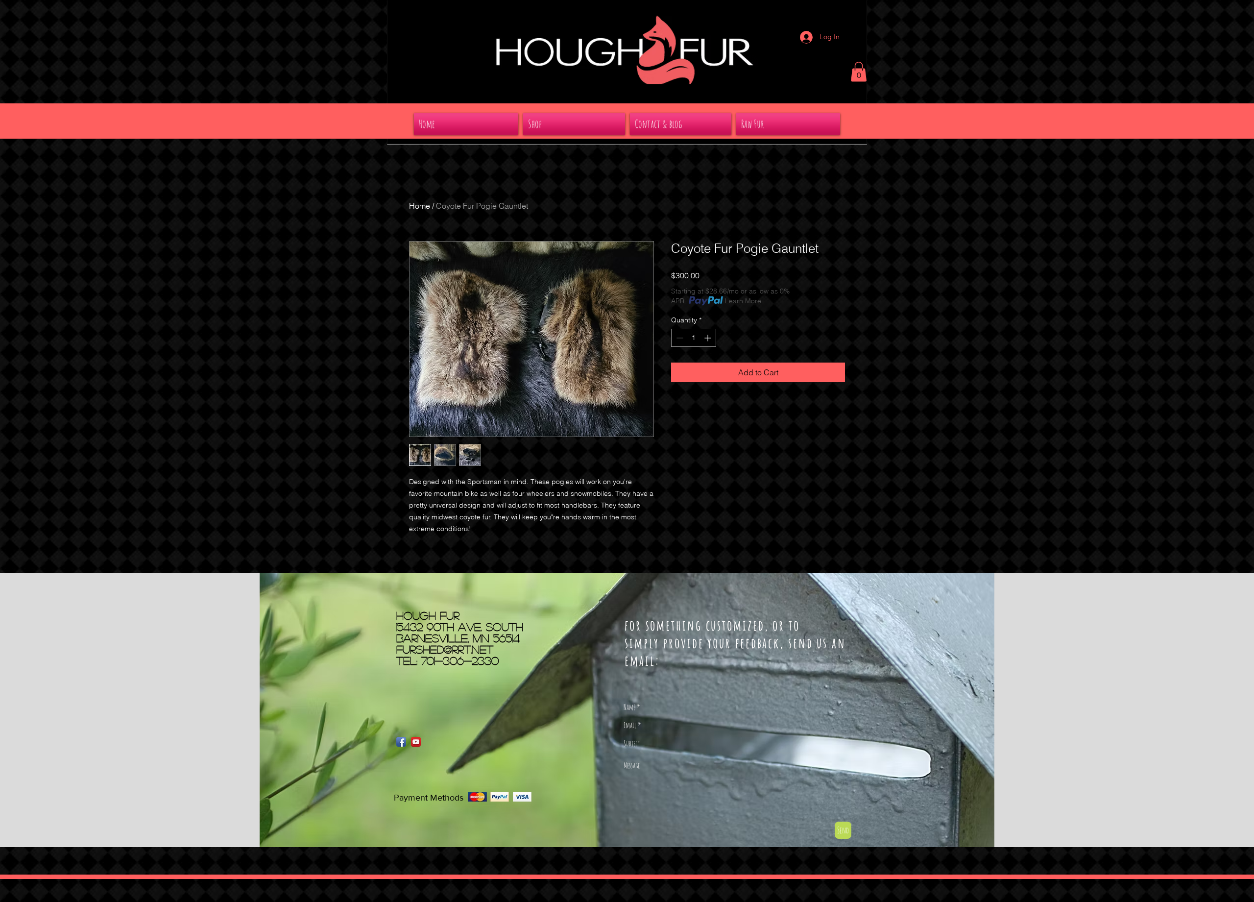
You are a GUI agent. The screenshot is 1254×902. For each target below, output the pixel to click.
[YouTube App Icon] (416, 742)
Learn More (743, 300)
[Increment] (708, 337)
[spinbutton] (693, 337)
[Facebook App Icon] (401, 742)
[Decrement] (679, 337)
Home (419, 206)
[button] (858, 72)
